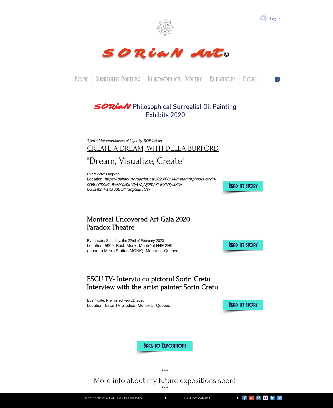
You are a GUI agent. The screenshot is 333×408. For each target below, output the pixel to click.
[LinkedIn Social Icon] (272, 398)
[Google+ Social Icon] (251, 398)
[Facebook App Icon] (244, 398)
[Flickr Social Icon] (265, 398)
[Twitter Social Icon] (279, 398)
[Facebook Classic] (277, 79)
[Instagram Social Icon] (258, 398)
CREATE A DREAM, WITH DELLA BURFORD (153, 148)
